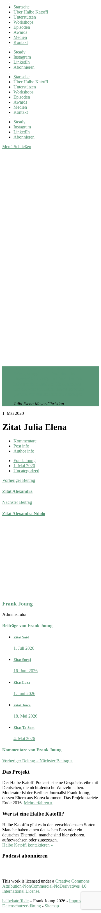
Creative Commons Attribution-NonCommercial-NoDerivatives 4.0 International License (45, 886)
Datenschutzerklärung (21, 905)
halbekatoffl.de (15, 900)
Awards (20, 32)
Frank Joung (24, 460)
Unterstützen (24, 17)
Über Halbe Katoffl (30, 12)
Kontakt (20, 42)
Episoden (21, 27)
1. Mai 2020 (24, 465)
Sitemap (52, 905)
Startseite (21, 7)
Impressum (78, 900)
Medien (20, 37)
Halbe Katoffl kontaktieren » (27, 845)
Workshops (23, 22)
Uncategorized (26, 470)
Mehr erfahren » (38, 802)
